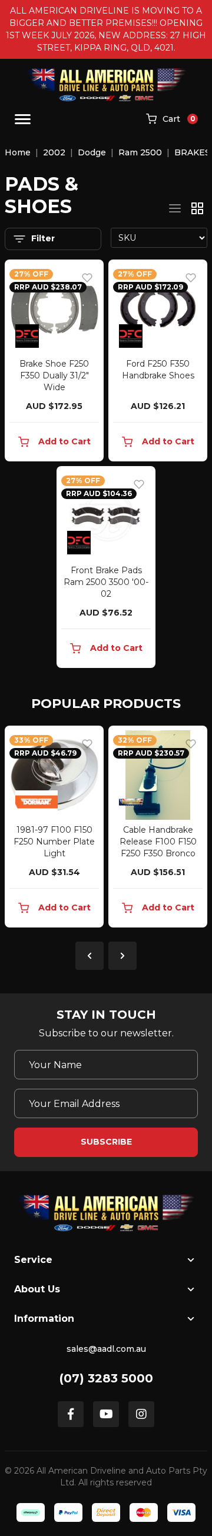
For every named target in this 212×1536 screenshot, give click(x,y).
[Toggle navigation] (22, 119)
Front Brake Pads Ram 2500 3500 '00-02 (106, 582)
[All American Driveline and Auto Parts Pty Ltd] (106, 84)
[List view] (175, 208)
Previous (89, 956)
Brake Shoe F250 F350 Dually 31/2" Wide (54, 375)
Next (122, 956)
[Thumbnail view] (197, 208)
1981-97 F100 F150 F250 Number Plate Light (54, 841)
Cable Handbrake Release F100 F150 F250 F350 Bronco (158, 841)
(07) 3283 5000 (106, 1378)
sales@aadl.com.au (106, 1349)
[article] (54, 829)
